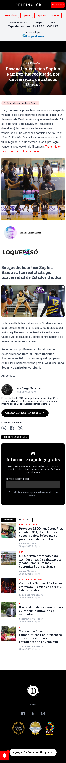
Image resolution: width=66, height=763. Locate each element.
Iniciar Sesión (58, 5)
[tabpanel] (33, 587)
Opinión (26, 15)
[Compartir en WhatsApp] (3, 428)
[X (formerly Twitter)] (33, 714)
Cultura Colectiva (30, 579)
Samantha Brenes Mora (31, 595)
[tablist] (33, 520)
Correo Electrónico (17, 479)
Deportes (41, 15)
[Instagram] (43, 714)
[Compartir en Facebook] (12, 428)
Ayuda (33, 704)
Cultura (55, 15)
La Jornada (33, 63)
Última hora (11, 15)
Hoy (21, 552)
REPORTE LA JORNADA (15, 437)
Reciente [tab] (8, 520)
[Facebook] (23, 714)
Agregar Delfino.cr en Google (23, 413)
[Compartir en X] (20, 428)
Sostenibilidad (28, 524)
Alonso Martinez (27, 543)
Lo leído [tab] (24, 520)
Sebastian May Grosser (31, 619)
